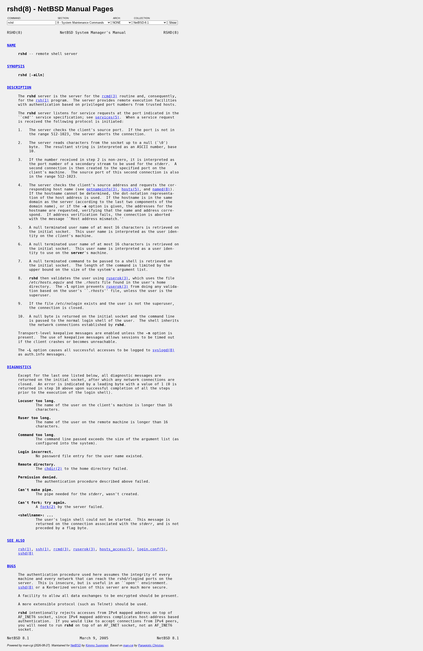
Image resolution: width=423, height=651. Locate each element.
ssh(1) (42, 549)
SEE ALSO (16, 540)
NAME (11, 45)
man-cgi (128, 645)
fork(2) (48, 507)
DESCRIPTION (19, 87)
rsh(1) (42, 100)
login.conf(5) (151, 549)
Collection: (142, 18)
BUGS (11, 566)
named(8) (161, 189)
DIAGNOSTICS (19, 367)
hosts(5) (130, 189)
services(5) (107, 117)
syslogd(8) (163, 350)
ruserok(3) (117, 278)
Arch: (118, 18)
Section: (64, 18)
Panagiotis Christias (151, 645)
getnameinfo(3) (101, 189)
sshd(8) (25, 553)
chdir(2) (53, 469)
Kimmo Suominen (97, 645)
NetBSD (75, 645)
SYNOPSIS (16, 66)
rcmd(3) (109, 96)
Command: (15, 18)
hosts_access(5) (116, 549)
